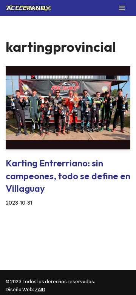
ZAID (40, 289)
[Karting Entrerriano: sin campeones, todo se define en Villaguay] (68, 107)
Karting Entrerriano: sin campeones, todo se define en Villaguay (68, 175)
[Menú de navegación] (121, 8)
